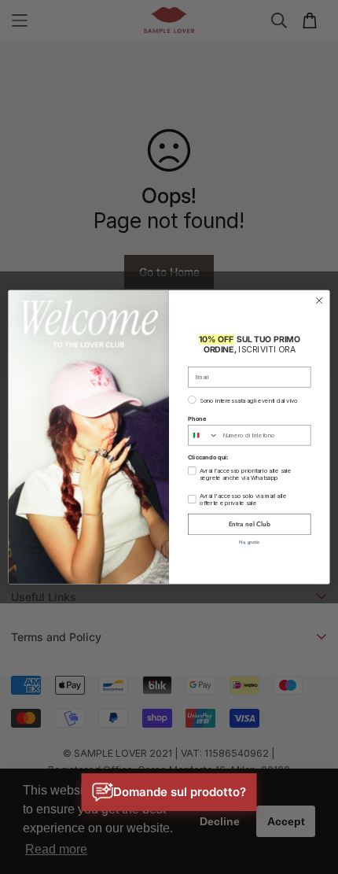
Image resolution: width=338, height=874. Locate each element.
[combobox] (204, 435)
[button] (169, 792)
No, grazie (249, 541)
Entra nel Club (249, 524)
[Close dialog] (319, 300)
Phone (197, 418)
